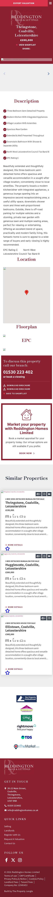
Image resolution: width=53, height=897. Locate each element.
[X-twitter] (13, 860)
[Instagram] (20, 860)
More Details (15, 545)
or (14, 376)
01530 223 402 (18, 372)
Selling (7, 826)
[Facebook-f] (6, 860)
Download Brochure (18, 385)
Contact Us (9, 843)
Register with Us (12, 834)
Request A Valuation (14, 839)
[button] (49, 74)
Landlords (9, 830)
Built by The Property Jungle (18, 891)
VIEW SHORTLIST (27, 45)
